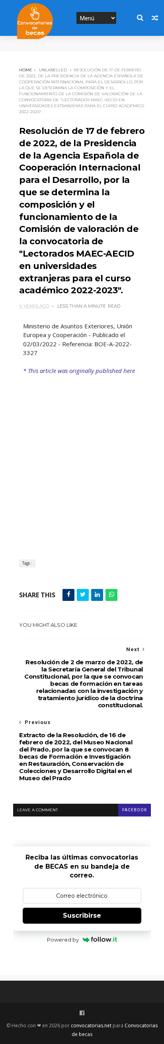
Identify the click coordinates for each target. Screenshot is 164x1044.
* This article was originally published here (79, 371)
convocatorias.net (91, 1025)
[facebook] (82, 1013)
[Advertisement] (82, 461)
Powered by (63, 939)
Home (25, 70)
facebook (134, 810)
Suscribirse (82, 915)
